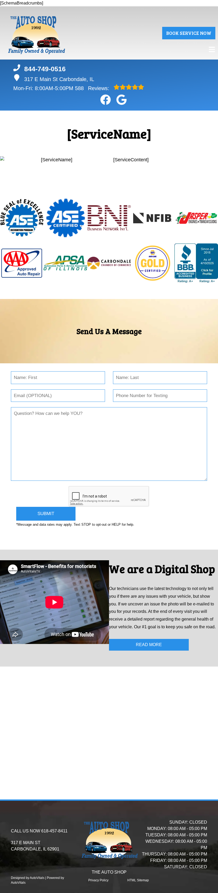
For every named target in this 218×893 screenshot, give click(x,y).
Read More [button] (149, 644)
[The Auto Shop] (36, 33)
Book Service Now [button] (188, 33)
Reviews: (93, 88)
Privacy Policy (98, 880)
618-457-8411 (54, 831)
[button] (105, 99)
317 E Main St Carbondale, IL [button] (59, 79)
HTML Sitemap (138, 880)
